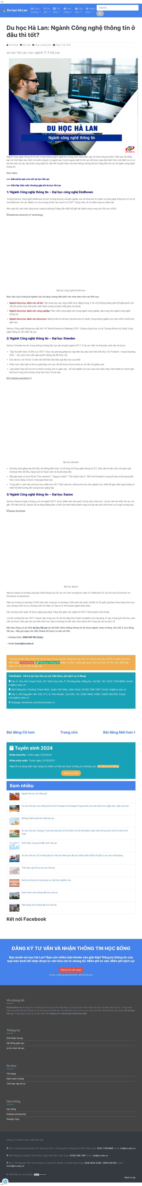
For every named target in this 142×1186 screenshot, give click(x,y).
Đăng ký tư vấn (71, 773)
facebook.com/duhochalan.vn (38, 702)
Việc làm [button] (79, 10)
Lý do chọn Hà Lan (15, 1048)
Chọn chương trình (43, 45)
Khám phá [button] (90, 10)
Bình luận (26, 45)
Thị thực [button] (56, 10)
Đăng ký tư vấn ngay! (71, 970)
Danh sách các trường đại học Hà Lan (40, 892)
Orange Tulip (13, 1119)
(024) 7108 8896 (115, 681)
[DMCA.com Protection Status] (40, 1174)
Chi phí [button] (47, 10)
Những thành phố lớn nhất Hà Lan (38, 818)
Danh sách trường (15, 1078)
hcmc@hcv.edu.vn (24, 643)
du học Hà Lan (40, 627)
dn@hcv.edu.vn (117, 689)
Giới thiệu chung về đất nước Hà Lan (39, 843)
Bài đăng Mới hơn (118, 732)
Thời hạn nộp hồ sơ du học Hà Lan (38, 868)
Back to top (130, 1177)
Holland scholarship (16, 1114)
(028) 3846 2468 (90, 694)
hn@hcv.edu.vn (17, 685)
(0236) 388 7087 (91, 689)
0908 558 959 (110, 694)
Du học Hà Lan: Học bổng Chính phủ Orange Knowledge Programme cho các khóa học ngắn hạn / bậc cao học (75, 806)
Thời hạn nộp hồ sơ (16, 1083)
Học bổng (11, 1109)
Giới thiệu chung (15, 1038)
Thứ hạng (11, 1073)
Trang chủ (69, 732)
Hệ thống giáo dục (15, 1043)
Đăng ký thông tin (49, 662)
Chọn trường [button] (35, 10)
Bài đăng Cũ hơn (21, 732)
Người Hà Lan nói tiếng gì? (34, 793)
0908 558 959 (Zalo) (32, 637)
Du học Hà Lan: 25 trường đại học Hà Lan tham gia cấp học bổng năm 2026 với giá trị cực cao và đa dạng (72, 855)
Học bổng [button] (67, 10)
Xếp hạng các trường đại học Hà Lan (39, 905)
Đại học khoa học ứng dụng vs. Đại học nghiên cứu (46, 880)
